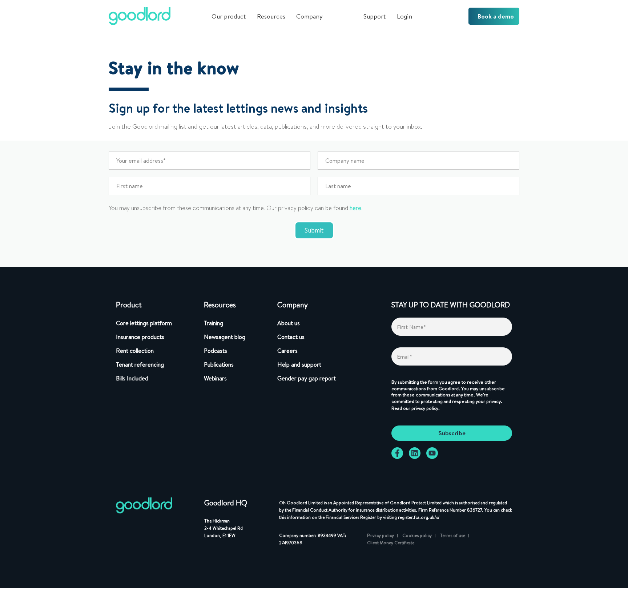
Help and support (299, 364)
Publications (219, 364)
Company (309, 16)
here (355, 208)
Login (404, 16)
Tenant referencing (140, 364)
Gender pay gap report (306, 378)
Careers (287, 351)
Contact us (291, 337)
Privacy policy (380, 535)
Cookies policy (417, 535)
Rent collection (135, 351)
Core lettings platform (144, 323)
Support (374, 16)
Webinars (215, 378)
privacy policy (424, 408)
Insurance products (140, 337)
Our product (229, 16)
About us (288, 323)
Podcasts (215, 351)
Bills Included (132, 378)
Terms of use (452, 535)
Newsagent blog (224, 337)
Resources (271, 16)
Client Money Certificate (390, 543)
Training (213, 323)
